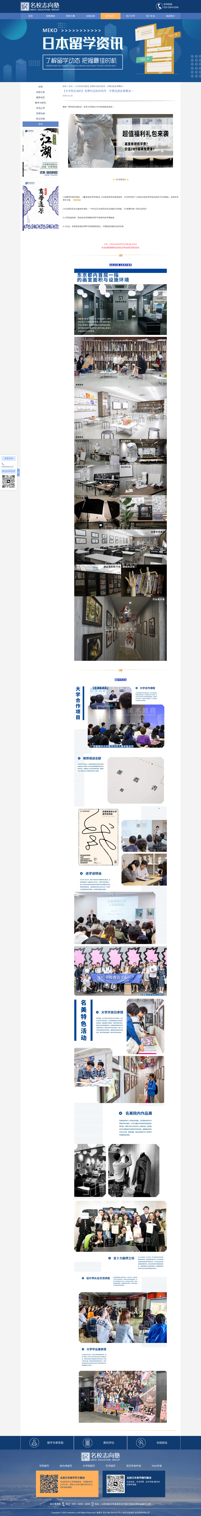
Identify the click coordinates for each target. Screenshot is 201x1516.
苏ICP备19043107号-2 (112, 1512)
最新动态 (40, 97)
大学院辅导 (89, 1465)
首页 (30, 16)
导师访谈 (40, 113)
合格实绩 (90, 16)
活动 (40, 124)
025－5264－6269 (81, 1504)
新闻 (64, 86)
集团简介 (170, 16)
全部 (40, 87)
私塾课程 (50, 16)
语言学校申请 (133, 1465)
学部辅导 (44, 1465)
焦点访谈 (40, 118)
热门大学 (130, 16)
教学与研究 (40, 103)
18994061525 (7, 467)
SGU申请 (157, 1465)
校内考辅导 (66, 1465)
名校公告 (40, 92)
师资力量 (70, 16)
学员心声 (40, 108)
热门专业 (150, 16)
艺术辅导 (111, 1465)
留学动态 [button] (110, 16)
